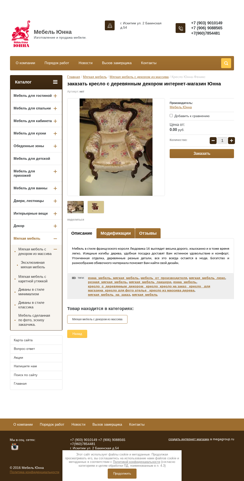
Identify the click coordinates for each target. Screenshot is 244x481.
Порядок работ (57, 63)
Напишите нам (25, 366)
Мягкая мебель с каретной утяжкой (32, 278)
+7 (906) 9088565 (206, 28)
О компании (25, 63)
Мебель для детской (32, 158)
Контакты (149, 63)
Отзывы (148, 233)
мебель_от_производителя (164, 278)
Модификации (116, 233)
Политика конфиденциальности (34, 472)
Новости (85, 63)
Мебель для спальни (32, 108)
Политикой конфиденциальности (136, 462)
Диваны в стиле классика (31, 304)
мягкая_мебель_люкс (207, 278)
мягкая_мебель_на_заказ (109, 294)
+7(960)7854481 (205, 33)
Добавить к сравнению (191, 116)
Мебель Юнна (53, 32)
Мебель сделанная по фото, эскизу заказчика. (34, 319)
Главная (73, 77)
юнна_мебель (184, 282)
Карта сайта (23, 340)
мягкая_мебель (145, 294)
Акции (18, 357)
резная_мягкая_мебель (107, 282)
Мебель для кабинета (33, 121)
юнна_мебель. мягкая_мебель (113, 278)
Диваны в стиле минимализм (31, 291)
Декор (19, 226)
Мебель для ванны (30, 188)
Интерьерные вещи (31, 213)
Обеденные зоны (29, 146)
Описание (81, 233)
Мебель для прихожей (24, 173)
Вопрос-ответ (24, 349)
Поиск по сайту (25, 375)
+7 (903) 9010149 (206, 23)
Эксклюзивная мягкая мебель (33, 264)
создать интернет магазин (188, 439)
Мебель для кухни (30, 133)
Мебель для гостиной (33, 95)
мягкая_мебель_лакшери (150, 282)
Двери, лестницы (29, 201)
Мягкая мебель (95, 77)
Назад (77, 334)
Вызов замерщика (117, 63)
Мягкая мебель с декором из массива (139, 77)
